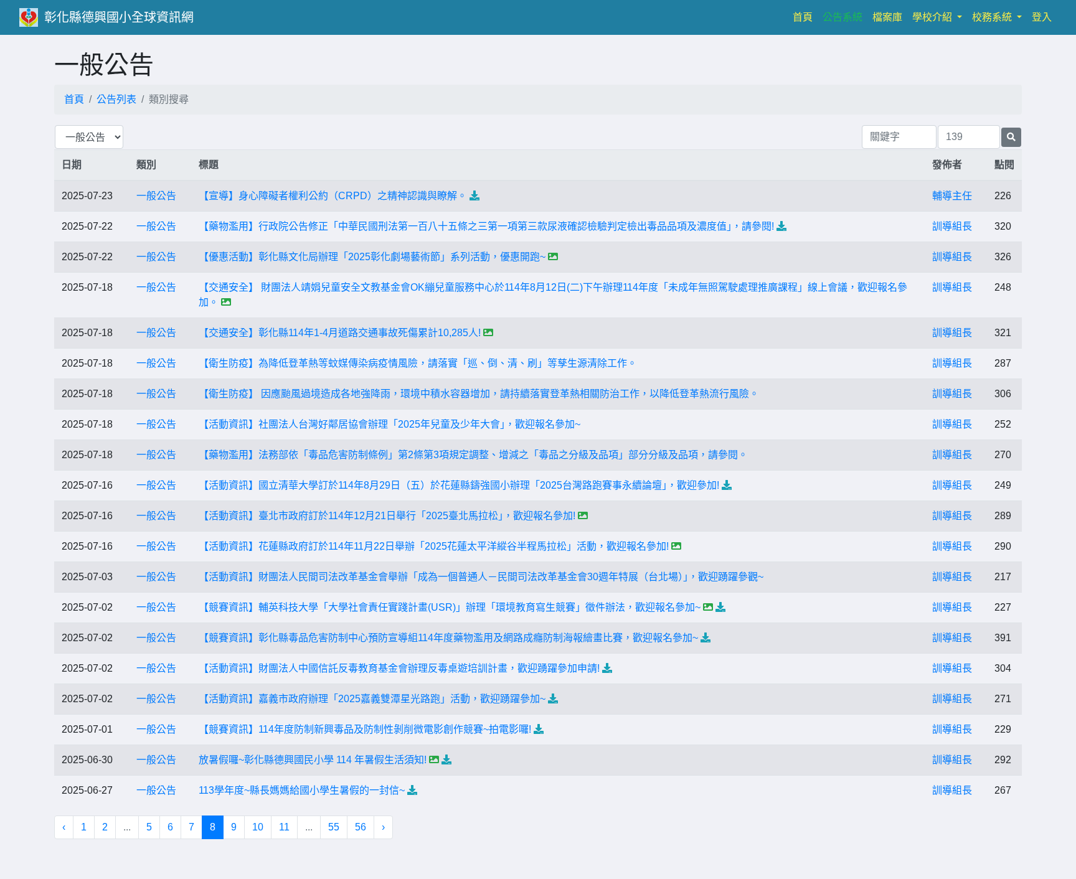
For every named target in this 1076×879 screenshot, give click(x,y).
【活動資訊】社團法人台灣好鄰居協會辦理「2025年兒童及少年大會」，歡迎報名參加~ (389, 424)
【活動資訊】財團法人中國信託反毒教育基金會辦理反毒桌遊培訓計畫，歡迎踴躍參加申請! (399, 668)
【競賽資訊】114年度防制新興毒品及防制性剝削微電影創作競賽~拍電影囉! (365, 729)
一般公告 (156, 195)
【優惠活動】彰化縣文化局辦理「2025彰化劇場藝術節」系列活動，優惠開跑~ (372, 256)
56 (360, 827)
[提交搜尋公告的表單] (1011, 137)
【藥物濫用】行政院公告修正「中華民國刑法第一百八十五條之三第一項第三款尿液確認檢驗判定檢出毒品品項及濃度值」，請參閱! (486, 226)
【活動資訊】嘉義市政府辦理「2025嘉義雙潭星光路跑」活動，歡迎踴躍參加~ (372, 698)
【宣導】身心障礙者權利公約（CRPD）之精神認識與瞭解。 (333, 195)
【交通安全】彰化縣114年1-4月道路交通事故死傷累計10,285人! (340, 332)
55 (333, 827)
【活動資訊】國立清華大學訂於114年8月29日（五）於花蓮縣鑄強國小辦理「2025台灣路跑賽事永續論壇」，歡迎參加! (459, 485)
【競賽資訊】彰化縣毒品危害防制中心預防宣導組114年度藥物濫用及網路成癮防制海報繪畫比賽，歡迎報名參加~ (448, 637)
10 (257, 827)
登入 (1042, 17)
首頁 (805, 16)
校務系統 (993, 17)
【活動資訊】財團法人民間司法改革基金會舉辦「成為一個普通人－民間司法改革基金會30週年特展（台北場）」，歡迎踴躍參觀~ (481, 576)
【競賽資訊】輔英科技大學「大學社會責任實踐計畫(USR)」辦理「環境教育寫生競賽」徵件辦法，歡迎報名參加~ (450, 607)
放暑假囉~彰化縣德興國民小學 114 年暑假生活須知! (313, 759)
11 (284, 827)
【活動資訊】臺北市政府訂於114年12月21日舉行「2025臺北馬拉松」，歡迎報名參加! (387, 515)
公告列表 (116, 99)
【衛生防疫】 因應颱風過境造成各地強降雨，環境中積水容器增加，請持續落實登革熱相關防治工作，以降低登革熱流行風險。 (479, 393)
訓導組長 (952, 226)
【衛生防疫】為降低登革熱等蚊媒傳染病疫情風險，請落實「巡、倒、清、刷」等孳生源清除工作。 (418, 363)
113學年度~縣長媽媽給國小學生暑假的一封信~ (302, 790)
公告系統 (842, 17)
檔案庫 (887, 17)
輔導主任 (952, 195)
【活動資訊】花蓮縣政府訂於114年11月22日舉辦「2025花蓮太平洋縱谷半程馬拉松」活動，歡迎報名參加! (434, 546)
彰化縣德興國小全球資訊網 (119, 17)
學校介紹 (933, 17)
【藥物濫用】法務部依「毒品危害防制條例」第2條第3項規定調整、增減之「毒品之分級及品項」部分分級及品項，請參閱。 (473, 454)
